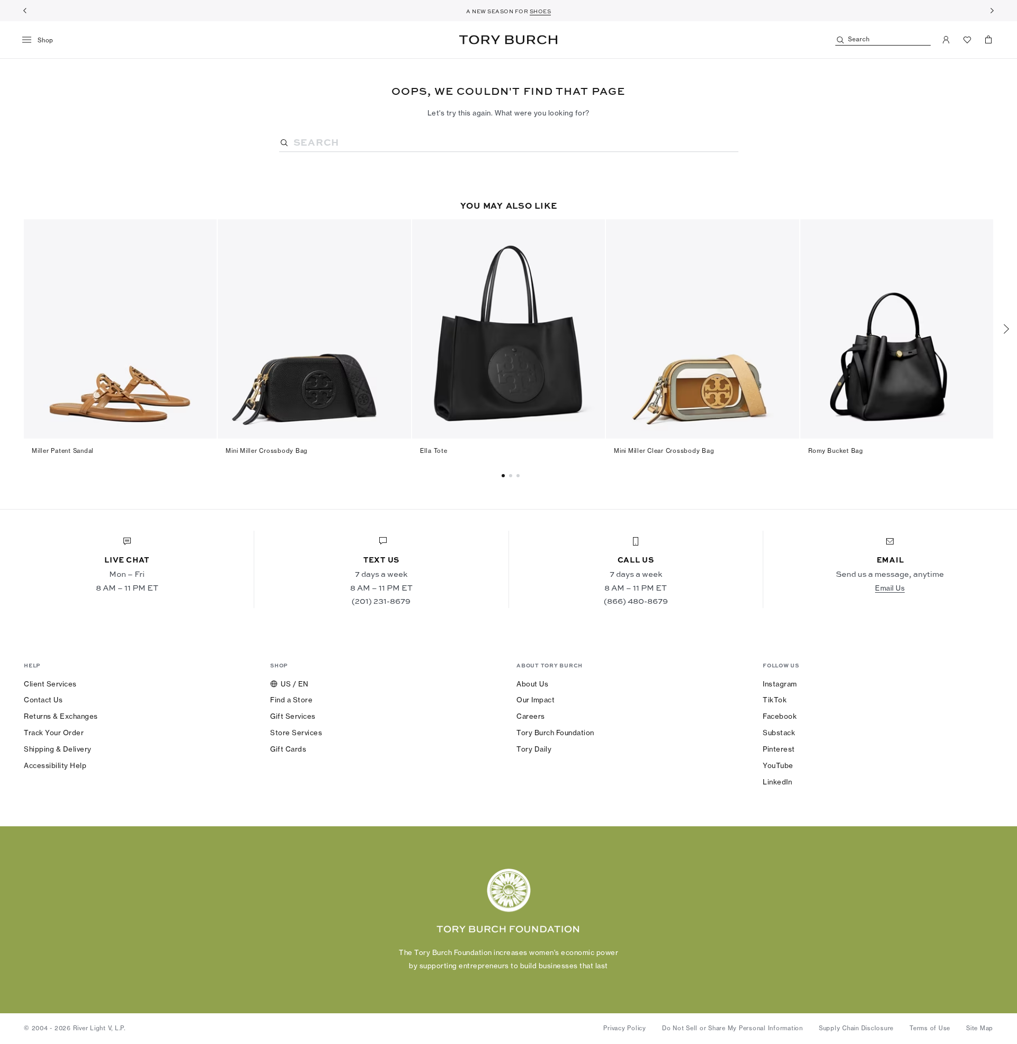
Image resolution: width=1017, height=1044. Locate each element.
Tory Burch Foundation (555, 732)
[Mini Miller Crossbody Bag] (314, 329)
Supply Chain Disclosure (856, 1028)
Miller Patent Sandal (63, 450)
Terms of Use (929, 1028)
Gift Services (293, 716)
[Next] (992, 10)
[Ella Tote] (508, 329)
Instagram (780, 684)
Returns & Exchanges (61, 716)
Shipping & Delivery (58, 749)
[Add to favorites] (202, 233)
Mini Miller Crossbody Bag (267, 450)
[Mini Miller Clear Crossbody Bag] (702, 329)
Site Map (979, 1028)
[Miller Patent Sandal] (120, 329)
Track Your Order (54, 732)
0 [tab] (505, 475)
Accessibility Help (55, 765)
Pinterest (779, 749)
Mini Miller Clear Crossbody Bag (664, 450)
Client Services (50, 684)
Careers (530, 716)
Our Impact (535, 699)
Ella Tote (434, 450)
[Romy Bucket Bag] (896, 329)
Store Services (296, 732)
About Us (532, 684)
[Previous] (24, 10)
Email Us (890, 588)
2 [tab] (519, 475)
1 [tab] (512, 475)
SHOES (540, 11)
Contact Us (43, 699)
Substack (779, 732)
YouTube (778, 765)
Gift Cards (288, 749)
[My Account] (946, 39)
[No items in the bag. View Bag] (988, 39)
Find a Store (291, 699)
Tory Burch (508, 40)
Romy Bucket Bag (835, 450)
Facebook (780, 716)
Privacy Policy (624, 1028)
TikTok (775, 699)
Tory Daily (533, 749)
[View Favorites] (967, 39)
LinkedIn (777, 782)
